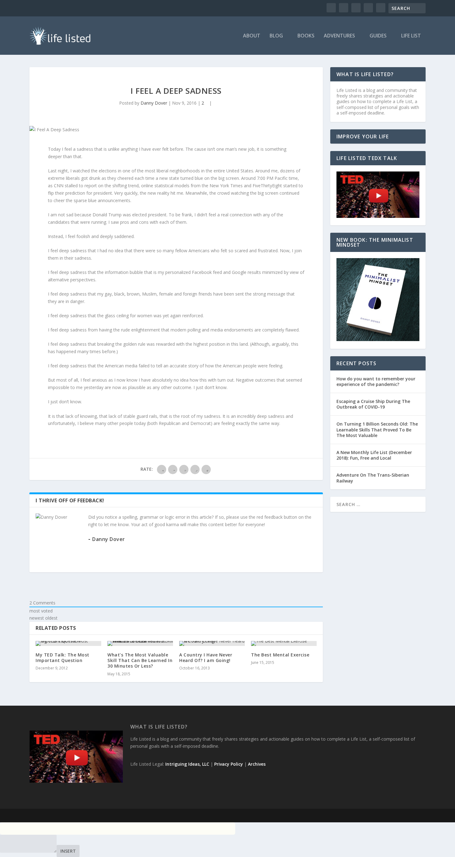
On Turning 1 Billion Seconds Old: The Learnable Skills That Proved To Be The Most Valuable (377, 429)
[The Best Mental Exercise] (284, 643)
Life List (411, 36)
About (251, 36)
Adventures (339, 36)
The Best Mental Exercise (280, 655)
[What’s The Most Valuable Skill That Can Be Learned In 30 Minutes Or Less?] (140, 643)
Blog (276, 36)
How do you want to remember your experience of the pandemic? (375, 381)
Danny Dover (154, 103)
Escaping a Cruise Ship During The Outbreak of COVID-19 (373, 404)
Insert (68, 851)
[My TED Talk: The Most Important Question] (68, 643)
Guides (378, 36)
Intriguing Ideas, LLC (187, 764)
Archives (257, 764)
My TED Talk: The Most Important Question (62, 657)
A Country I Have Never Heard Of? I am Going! (205, 657)
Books (305, 36)
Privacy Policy (228, 764)
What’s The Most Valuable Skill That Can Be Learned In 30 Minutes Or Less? (139, 660)
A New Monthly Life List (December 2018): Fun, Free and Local (374, 455)
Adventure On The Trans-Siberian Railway (372, 477)
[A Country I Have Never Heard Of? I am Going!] (212, 643)
